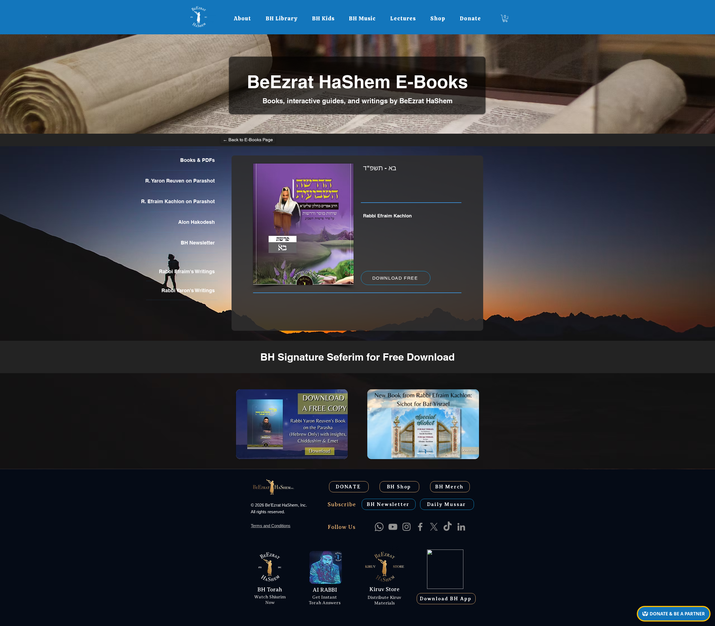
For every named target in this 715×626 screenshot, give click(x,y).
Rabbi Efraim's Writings (187, 271)
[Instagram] (406, 526)
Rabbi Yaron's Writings (188, 290)
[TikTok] (447, 526)
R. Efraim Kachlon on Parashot (182, 201)
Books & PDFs (197, 160)
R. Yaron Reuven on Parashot (182, 181)
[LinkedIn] (461, 526)
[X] (433, 526)
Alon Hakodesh (196, 222)
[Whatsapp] (379, 526)
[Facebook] (420, 526)
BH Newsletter (198, 243)
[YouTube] (392, 526)
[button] (242, 18)
